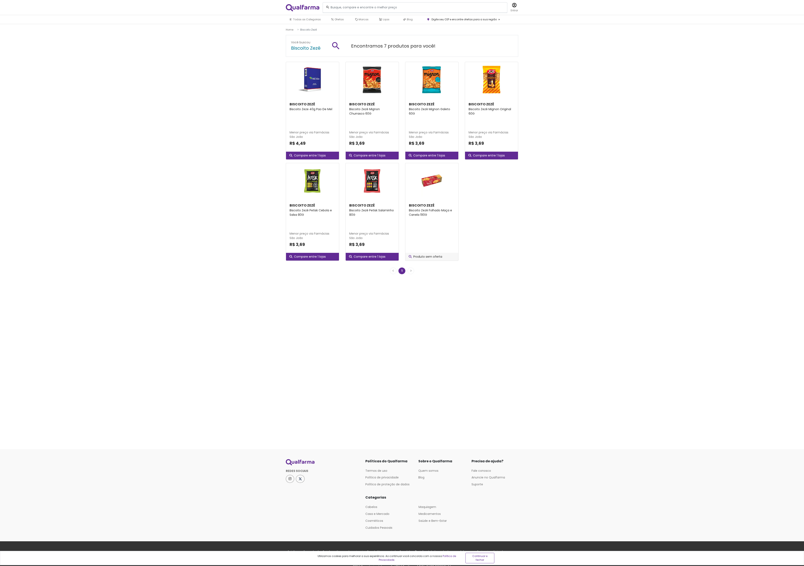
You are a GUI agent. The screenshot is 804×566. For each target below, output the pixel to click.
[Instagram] (290, 479)
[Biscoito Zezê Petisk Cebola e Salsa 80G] (312, 180)
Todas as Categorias (306, 19)
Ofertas (339, 19)
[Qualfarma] (302, 7)
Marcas (363, 19)
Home (289, 29)
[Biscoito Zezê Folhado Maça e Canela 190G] (432, 180)
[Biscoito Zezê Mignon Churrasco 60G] (372, 79)
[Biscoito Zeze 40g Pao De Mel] (312, 79)
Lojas (385, 19)
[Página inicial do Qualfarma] (322, 462)
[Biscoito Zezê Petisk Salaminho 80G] (372, 180)
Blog (409, 19)
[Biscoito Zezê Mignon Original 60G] (491, 79)
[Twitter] (300, 479)
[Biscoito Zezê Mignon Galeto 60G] (432, 79)
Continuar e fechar (479, 558)
